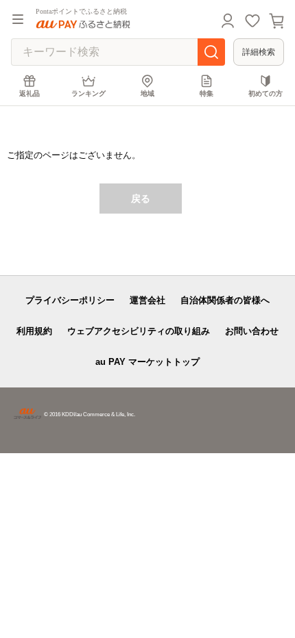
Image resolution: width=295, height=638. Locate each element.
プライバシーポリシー (70, 300)
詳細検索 (258, 52)
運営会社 (147, 300)
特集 (206, 93)
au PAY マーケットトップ (147, 362)
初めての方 (265, 93)
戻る (140, 198)
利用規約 (34, 331)
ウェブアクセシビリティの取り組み (138, 331)
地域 (147, 93)
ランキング (88, 93)
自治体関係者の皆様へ (225, 300)
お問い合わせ (252, 331)
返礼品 (29, 93)
